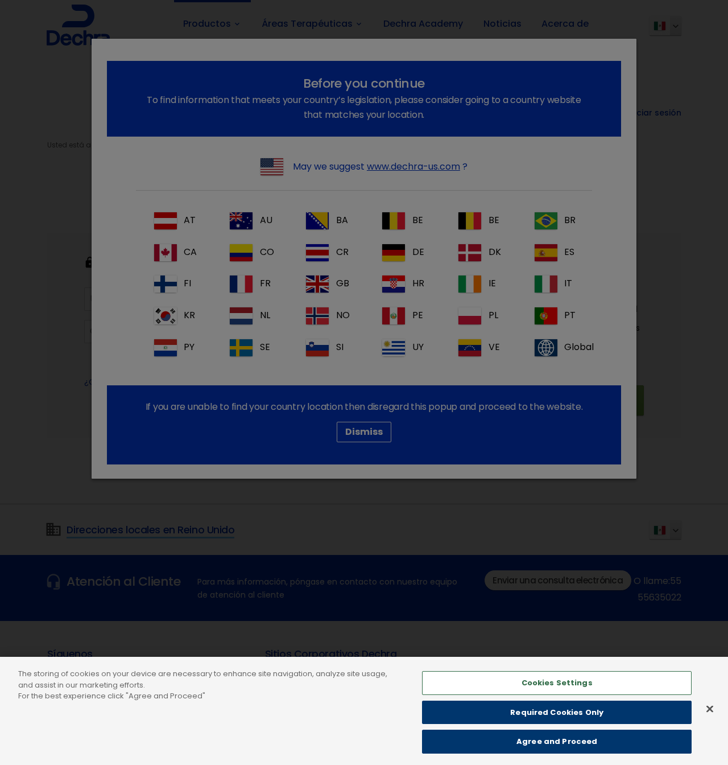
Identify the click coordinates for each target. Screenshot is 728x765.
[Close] (709, 709)
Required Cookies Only (556, 712)
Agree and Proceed (556, 741)
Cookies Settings (557, 682)
